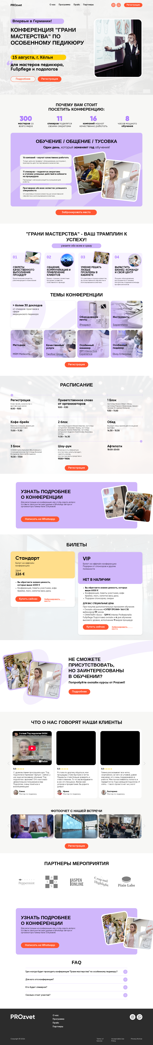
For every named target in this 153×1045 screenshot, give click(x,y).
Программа (64, 5)
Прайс (77, 5)
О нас (52, 5)
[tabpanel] (77, 776)
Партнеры (88, 5)
